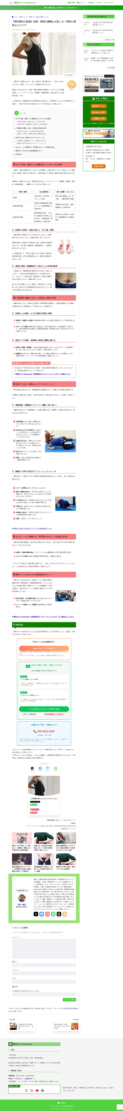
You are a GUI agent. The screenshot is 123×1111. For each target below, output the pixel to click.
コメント (16, 937)
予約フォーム (100, 106)
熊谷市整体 (62, 826)
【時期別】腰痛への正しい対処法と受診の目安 (31, 128)
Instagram (47, 917)
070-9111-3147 (44, 731)
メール (15, 970)
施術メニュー (81, 2)
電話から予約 (100, 119)
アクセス (99, 2)
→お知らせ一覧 (109, 40)
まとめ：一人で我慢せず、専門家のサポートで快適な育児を (35, 147)
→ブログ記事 (110, 68)
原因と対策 (44, 826)
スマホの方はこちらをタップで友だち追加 (44, 709)
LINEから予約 (100, 112)
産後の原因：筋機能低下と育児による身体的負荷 (33, 124)
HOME (63, 1103)
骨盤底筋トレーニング (69, 828)
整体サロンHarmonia (25, 3)
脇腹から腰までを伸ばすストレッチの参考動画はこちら (33, 528)
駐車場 (24, 1065)
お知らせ (100, 150)
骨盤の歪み (71, 826)
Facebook (42, 917)
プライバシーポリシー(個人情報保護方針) (61, 1106)
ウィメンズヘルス (33, 826)
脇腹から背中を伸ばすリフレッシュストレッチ (32, 143)
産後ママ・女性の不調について (66, 820)
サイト (14, 978)
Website (65, 917)
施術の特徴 (71, 2)
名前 (14, 962)
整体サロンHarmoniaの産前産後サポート (29, 150)
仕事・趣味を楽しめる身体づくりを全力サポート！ (61, 8)
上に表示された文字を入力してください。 (26, 991)
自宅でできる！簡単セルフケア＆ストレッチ (30, 137)
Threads (59, 917)
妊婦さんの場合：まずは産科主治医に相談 (30, 131)
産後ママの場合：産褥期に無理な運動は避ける (32, 133)
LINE (53, 917)
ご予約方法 (90, 2)
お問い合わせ (99, 166)
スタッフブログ (109, 2)
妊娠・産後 (53, 826)
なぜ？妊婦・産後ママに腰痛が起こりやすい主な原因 (33, 118)
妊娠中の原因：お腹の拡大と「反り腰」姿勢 (31, 121)
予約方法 (19, 154)
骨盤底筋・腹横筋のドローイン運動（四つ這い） (33, 140)
